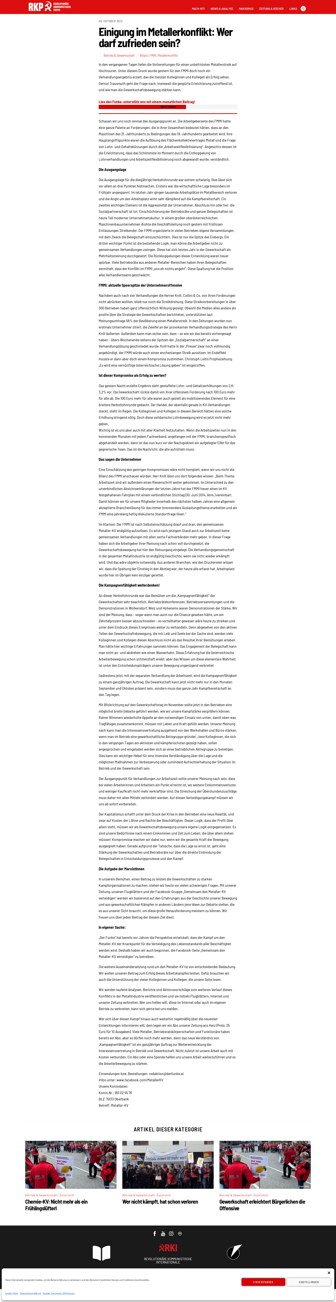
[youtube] (163, 1232)
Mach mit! (198, 8)
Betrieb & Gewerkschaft (119, 55)
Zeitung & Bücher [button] (271, 8)
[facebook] (155, 1232)
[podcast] (180, 1232)
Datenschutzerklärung (30, 1293)
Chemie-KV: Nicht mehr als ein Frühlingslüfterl (56, 1204)
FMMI (152, 55)
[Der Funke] (49, 12)
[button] (329, 1273)
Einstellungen (309, 1282)
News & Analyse (222, 8)
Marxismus (246, 8)
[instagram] (172, 1232)
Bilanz (144, 55)
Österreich (66, 1195)
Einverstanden (263, 1282)
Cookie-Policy (11, 1293)
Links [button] (293, 8)
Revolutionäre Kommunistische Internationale (168, 1260)
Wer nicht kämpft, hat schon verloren (160, 1201)
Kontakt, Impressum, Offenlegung (59, 1293)
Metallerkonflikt (168, 55)
